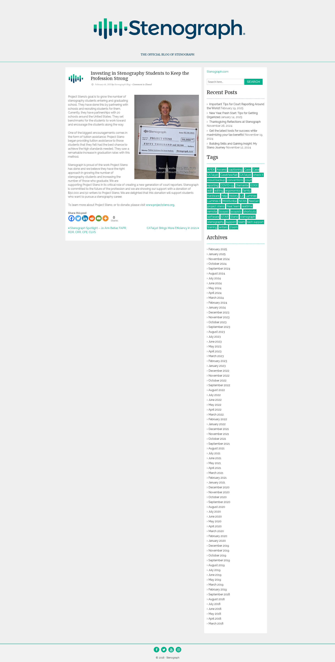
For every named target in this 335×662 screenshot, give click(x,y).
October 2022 (217, 380)
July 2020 (215, 511)
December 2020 (219, 487)
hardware (213, 195)
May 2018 (215, 613)
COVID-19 (227, 185)
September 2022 (219, 385)
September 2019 (219, 560)
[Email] (99, 218)
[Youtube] (171, 650)
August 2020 (217, 507)
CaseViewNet (229, 174)
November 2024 (219, 259)
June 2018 (215, 608)
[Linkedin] (85, 218)
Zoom (234, 227)
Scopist (224, 211)
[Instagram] (178, 650)
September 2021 (219, 443)
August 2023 (217, 331)
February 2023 (218, 361)
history (233, 195)
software (213, 216)
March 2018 (216, 623)
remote (212, 211)
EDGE (254, 185)
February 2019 (218, 589)
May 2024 (215, 288)
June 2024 (215, 283)
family (247, 190)
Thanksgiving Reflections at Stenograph (235, 121)
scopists (236, 211)
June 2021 (215, 458)
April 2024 (215, 293)
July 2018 (215, 604)
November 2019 (219, 550)
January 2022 (217, 424)
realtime (247, 206)
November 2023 (219, 317)
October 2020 (218, 497)
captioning (235, 169)
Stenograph (172, 657)
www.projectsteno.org (160, 205)
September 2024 (219, 268)
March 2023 (216, 356)
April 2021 (215, 468)
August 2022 (217, 390)
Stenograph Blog (122, 84)
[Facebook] (71, 218)
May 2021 (215, 463)
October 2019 (217, 555)
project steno (216, 206)
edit (209, 190)
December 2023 (219, 312)
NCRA (243, 201)
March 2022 (216, 414)
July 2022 (215, 395)
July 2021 (214, 453)
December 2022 (219, 370)
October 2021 (217, 438)
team (241, 222)
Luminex (250, 195)
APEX (211, 169)
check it (258, 174)
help (224, 195)
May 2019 (215, 579)
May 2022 (215, 404)
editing (218, 190)
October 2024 (218, 263)
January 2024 (217, 307)
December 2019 (219, 545)
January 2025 (217, 254)
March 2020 (216, 531)
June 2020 (215, 516)
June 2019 (215, 574)
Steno (234, 216)
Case (247, 169)
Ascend (221, 169)
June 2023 (215, 341)
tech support (255, 222)
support (231, 222)
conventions (235, 180)
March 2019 (216, 584)
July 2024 (215, 278)
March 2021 (216, 473)
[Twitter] (78, 218)
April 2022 (215, 409)
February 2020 (218, 536)
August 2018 (217, 599)
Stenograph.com (217, 71)
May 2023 (215, 346)
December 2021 (219, 429)
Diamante (242, 185)
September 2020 (219, 502)
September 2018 (219, 594)
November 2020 (219, 492)
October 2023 (217, 322)
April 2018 (215, 618)
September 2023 (219, 327)
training (212, 227)
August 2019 (217, 565)
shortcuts (250, 211)
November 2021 (219, 434)
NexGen (254, 201)
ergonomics (233, 190)
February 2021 (218, 477)
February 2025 (218, 249)
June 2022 (215, 400)
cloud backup (216, 180)
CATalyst (245, 174)
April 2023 (215, 351)
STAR (224, 216)
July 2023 (215, 336)
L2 (241, 195)
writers (223, 227)
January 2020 (217, 540)
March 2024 (216, 297)
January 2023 (217, 365)
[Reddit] (92, 218)
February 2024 (218, 302)
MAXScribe (230, 201)
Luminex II (214, 201)
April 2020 (215, 526)
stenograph (247, 216)
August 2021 (217, 448)
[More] (105, 218)
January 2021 (217, 482)
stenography (215, 222)
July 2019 (215, 570)
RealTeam (233, 206)
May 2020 (215, 521)
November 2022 (219, 375)
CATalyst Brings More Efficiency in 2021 (172, 228)
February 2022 (218, 419)
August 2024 (217, 273)
